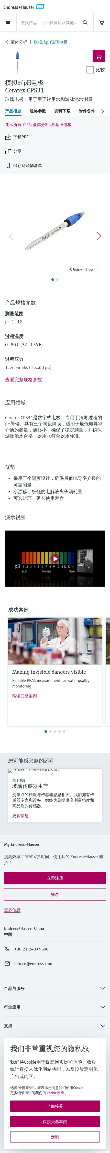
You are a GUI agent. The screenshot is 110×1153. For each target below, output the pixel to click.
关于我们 (19, 780)
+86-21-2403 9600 (31, 948)
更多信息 (20, 815)
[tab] (15, 111)
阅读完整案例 (24, 695)
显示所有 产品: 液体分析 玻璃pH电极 (38, 124)
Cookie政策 (55, 1093)
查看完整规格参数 (23, 380)
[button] (55, 878)
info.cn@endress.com (33, 963)
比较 (100, 70)
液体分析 (19, 42)
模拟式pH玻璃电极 (51, 42)
